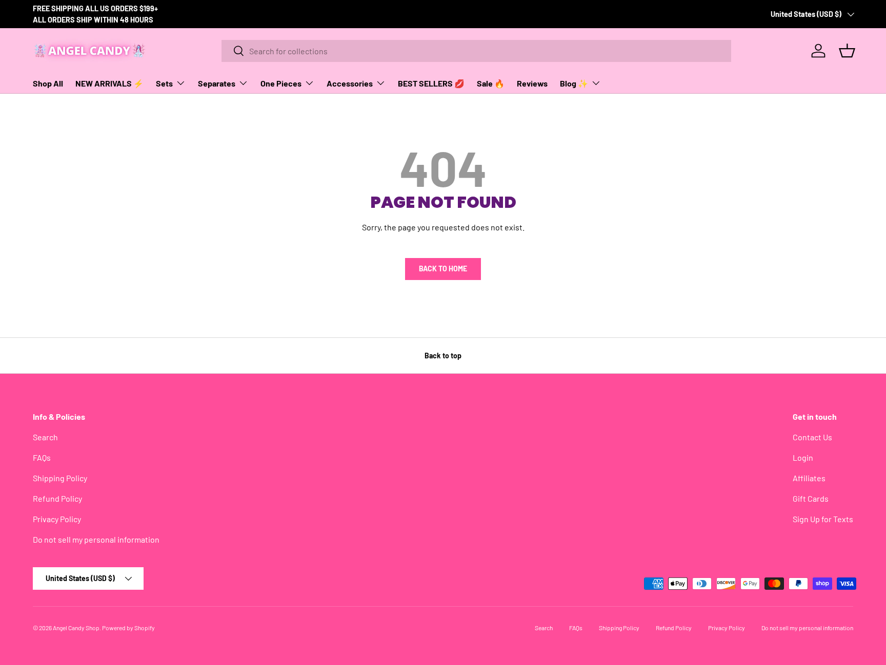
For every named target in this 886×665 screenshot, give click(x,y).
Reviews (532, 83)
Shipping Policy (60, 478)
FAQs (42, 457)
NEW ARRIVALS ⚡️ (109, 83)
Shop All (48, 83)
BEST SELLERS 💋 (431, 83)
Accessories (350, 83)
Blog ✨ (574, 83)
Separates (216, 83)
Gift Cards (811, 498)
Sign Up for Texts (823, 519)
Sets (164, 83)
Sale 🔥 (491, 83)
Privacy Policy (57, 519)
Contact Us (812, 437)
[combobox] (476, 51)
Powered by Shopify (128, 627)
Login (803, 457)
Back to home (443, 268)
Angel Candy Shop (76, 627)
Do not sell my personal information (96, 539)
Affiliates (809, 478)
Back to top (443, 355)
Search (45, 437)
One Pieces (280, 83)
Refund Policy (57, 498)
